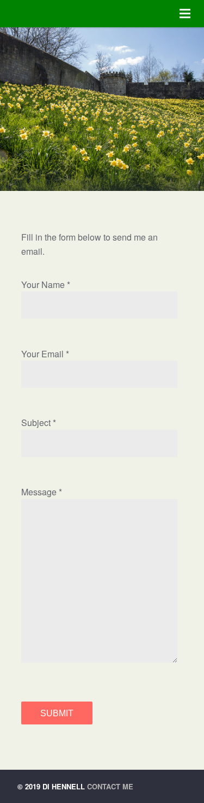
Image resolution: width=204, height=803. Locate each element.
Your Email (42, 353)
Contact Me (110, 786)
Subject (36, 422)
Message (39, 492)
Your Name (43, 284)
